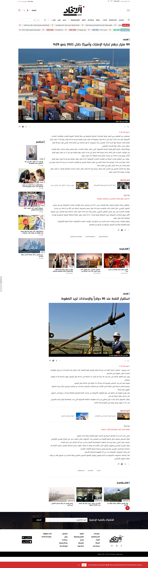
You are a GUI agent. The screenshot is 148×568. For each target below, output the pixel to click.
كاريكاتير (64, 533)
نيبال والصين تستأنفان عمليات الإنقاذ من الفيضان (117, 504)
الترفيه (83, 20)
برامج (59, 20)
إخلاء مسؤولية (47, 533)
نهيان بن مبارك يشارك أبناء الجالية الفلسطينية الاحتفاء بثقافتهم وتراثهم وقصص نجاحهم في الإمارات (63, 270)
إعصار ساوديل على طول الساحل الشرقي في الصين (62, 504)
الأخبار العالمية (112, 20)
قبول (84, 565)
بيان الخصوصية (63, 543)
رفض (79, 565)
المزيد (54, 20)
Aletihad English (46, 537)
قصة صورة (81, 546)
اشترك (38, 520)
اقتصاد (105, 20)
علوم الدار (121, 20)
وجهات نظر (91, 20)
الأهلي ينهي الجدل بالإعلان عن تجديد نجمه (118, 270)
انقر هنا (107, 565)
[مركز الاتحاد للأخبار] (74, 10)
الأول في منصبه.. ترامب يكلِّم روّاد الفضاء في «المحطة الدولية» (89, 504)
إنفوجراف (81, 543)
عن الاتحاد (64, 540)
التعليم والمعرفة (75, 20)
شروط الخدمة (63, 546)
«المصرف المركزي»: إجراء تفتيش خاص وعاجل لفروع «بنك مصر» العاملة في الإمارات (90, 270)
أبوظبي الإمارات (114, 1)
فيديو (64, 20)
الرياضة (98, 20)
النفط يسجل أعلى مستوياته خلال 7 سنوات (115, 429)
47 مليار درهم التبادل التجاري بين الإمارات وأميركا (113, 198)
